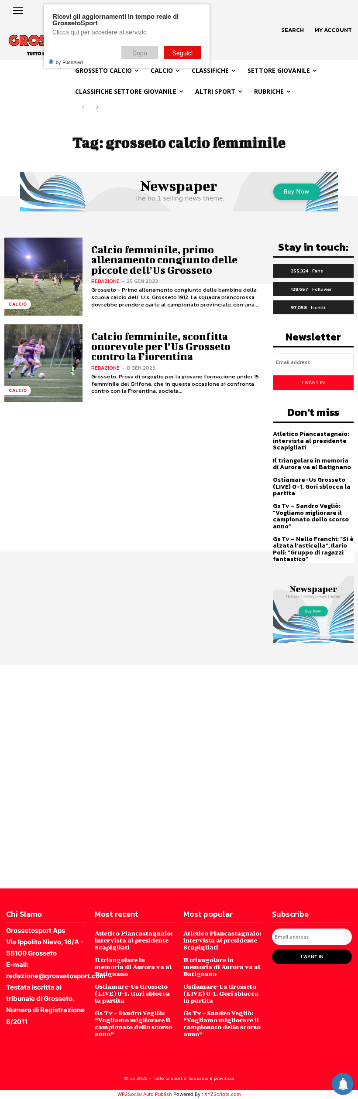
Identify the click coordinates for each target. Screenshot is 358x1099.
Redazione (105, 281)
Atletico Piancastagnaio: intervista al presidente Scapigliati (311, 440)
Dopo (139, 52)
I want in (313, 382)
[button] (292, 30)
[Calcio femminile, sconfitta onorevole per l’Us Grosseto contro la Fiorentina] (43, 363)
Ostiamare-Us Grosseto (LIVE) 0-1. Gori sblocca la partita (312, 486)
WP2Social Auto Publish (144, 1094)
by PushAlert (69, 61)
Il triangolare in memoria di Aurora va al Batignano (312, 464)
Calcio (18, 304)
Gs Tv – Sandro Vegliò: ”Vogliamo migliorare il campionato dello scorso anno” (311, 516)
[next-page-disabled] (97, 107)
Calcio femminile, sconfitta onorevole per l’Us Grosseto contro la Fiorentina (161, 346)
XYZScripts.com (222, 1094)
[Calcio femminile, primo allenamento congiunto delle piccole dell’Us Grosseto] (43, 277)
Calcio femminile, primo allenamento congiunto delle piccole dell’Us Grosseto (164, 259)
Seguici (182, 52)
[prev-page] (83, 107)
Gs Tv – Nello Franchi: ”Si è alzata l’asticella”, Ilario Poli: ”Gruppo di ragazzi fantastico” (313, 549)
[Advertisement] (179, 776)
